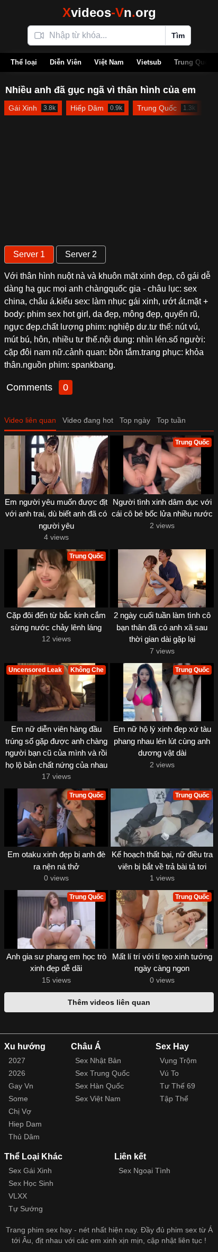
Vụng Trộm (178, 1060)
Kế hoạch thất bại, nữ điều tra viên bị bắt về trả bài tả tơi (162, 860)
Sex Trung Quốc (102, 1073)
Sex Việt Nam (98, 1098)
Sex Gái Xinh (30, 1170)
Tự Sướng (25, 1208)
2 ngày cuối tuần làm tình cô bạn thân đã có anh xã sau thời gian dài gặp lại (162, 627)
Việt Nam (109, 62)
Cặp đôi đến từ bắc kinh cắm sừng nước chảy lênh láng (56, 621)
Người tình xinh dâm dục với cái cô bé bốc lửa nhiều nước (162, 508)
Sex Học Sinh (30, 1183)
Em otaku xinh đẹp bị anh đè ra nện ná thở (56, 860)
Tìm (178, 35)
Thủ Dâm (24, 1136)
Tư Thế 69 (177, 1086)
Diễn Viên (65, 62)
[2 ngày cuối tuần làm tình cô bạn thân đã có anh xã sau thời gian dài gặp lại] (162, 578)
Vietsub (149, 62)
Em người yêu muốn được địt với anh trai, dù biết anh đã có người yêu (56, 513)
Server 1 (29, 254)
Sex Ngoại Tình (144, 1170)
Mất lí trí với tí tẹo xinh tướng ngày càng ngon (162, 962)
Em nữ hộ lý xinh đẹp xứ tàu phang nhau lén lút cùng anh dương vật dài (162, 740)
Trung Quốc (193, 62)
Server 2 (81, 254)
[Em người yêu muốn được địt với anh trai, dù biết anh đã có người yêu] (56, 465)
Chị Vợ (19, 1111)
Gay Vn (20, 1086)
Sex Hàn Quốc (99, 1086)
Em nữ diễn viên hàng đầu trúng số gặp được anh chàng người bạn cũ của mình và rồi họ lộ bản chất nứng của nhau (56, 746)
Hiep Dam (25, 1124)
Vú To (169, 1073)
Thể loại (24, 62)
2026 (16, 1073)
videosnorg (109, 12)
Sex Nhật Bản (98, 1060)
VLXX (17, 1196)
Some (18, 1098)
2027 (16, 1060)
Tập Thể (174, 1098)
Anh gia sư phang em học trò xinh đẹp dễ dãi (56, 962)
